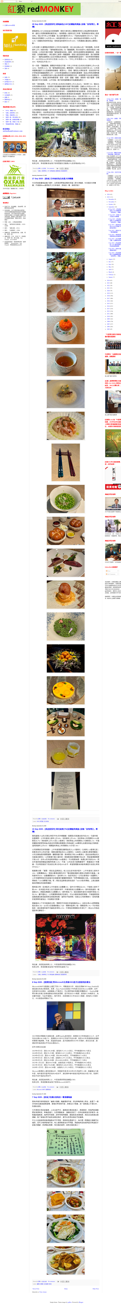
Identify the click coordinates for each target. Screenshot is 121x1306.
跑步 (6, 102)
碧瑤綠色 (52, 171)
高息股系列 (64, 171)
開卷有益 (7, 99)
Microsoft (39, 1089)
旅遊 (6, 77)
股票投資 (58, 171)
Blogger (81, 1302)
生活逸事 (46, 1284)
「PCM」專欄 (9, 110)
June (110, 264)
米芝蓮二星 (43, 821)
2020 (108, 291)
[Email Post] (57, 168)
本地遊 (7, 79)
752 (48, 974)
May (110, 267)
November (112, 202)
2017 (108, 298)
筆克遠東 (52, 974)
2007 (108, 324)
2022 (108, 285)
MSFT (43, 1089)
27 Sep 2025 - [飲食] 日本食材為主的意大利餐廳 (52, 179)
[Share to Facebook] (66, 168)
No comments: (51, 168)
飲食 (47, 821)
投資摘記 (7, 66)
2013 (108, 308)
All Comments (111, 574)
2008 (108, 321)
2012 (108, 311)
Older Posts (96, 1289)
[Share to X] (64, 168)
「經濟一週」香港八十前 (12, 122)
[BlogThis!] (62, 168)
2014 (108, 306)
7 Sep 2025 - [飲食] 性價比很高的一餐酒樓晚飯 (52, 1097)
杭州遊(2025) (8, 82)
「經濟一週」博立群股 (11, 117)
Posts (108, 571)
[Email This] (60, 168)
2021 (108, 288)
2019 (108, 293)
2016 (108, 301)
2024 (108, 280)
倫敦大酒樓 (40, 1284)
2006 (108, 326)
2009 (108, 319)
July (110, 262)
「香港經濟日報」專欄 (11, 124)
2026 (108, 194)
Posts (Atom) (43, 1292)
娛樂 (6, 97)
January (111, 277)
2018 (108, 296)
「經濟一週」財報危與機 (12, 119)
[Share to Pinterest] (68, 168)
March (110, 272)
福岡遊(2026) (8, 84)
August (111, 259)
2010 (108, 316)
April (110, 269)
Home (66, 1289)
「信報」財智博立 (42, 171)
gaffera (69, 1302)
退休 (6, 68)
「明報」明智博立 (10, 115)
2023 (108, 283)
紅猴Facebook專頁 (10, 25)
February (111, 274)
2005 (108, 329)
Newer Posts (36, 1289)
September (112, 207)
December (111, 199)
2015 (108, 303)
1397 (48, 171)
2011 (108, 314)
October (111, 204)
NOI (38, 821)
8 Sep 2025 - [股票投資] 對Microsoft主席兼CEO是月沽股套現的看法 (61, 982)
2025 (108, 197)
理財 (6, 64)
